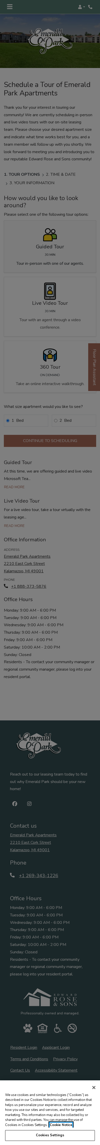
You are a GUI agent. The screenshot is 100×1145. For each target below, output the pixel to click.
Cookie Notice (61, 1125)
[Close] (93, 1087)
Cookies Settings (50, 1135)
